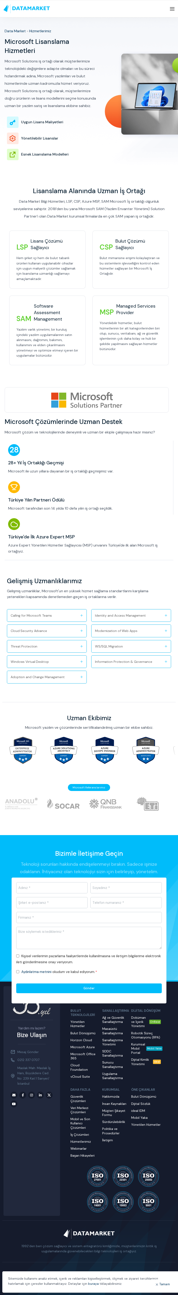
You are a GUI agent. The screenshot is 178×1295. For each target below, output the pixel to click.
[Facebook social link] (22, 1095)
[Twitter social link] (49, 1095)
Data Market (15, 31)
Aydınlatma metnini (36, 972)
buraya (93, 1284)
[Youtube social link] (13, 1103)
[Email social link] (13, 1095)
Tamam (164, 1284)
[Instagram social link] (31, 1095)
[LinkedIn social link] (40, 1095)
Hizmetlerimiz (40, 31)
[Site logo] (26, 8)
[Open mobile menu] (172, 8)
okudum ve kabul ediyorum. (59, 972)
